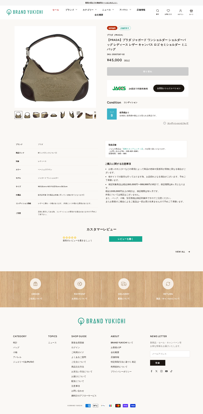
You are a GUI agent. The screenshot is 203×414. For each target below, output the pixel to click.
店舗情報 (141, 10)
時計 (15, 342)
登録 (157, 363)
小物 (15, 352)
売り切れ (147, 71)
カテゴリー (88, 10)
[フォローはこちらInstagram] (161, 371)
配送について (77, 381)
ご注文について (78, 362)
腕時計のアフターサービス (84, 395)
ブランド (69, 10)
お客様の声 (116, 347)
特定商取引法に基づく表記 (123, 362)
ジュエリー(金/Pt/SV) (23, 362)
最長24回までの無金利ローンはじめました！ (101, 3)
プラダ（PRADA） (115, 35)
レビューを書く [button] (125, 239)
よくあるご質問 (78, 357)
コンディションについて (177, 123)
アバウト (123, 10)
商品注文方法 (77, 367)
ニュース (106, 10)
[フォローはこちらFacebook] (151, 371)
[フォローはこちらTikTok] (171, 371)
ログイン (75, 347)
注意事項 (75, 386)
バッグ (16, 347)
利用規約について (119, 367)
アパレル (17, 357)
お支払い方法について (81, 371)
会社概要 (99, 15)
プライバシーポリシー (121, 371)
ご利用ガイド (77, 352)
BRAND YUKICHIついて (122, 342)
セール (55, 10)
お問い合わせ (77, 391)
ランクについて (50, 153)
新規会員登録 (77, 342)
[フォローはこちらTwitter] (156, 371)
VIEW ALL (180, 252)
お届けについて (78, 376)
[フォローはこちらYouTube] (166, 371)
